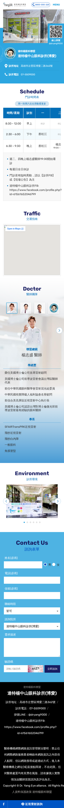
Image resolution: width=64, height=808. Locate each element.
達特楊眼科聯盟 (42, 792)
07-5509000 (28, 74)
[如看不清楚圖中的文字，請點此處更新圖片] (35, 668)
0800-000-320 (42, 4)
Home (9, 39)
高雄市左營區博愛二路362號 (37, 65)
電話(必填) (11, 573)
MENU (56, 4)
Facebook (4, 804)
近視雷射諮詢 (34, 804)
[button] (59, 330)
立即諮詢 (52, 668)
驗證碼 (9, 661)
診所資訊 (19, 39)
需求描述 (10, 634)
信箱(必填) (11, 588)
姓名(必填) (11, 558)
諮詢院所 (10, 619)
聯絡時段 (10, 604)
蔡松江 (43, 134)
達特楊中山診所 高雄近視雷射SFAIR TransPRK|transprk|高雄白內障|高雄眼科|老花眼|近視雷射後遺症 (14, 4)
